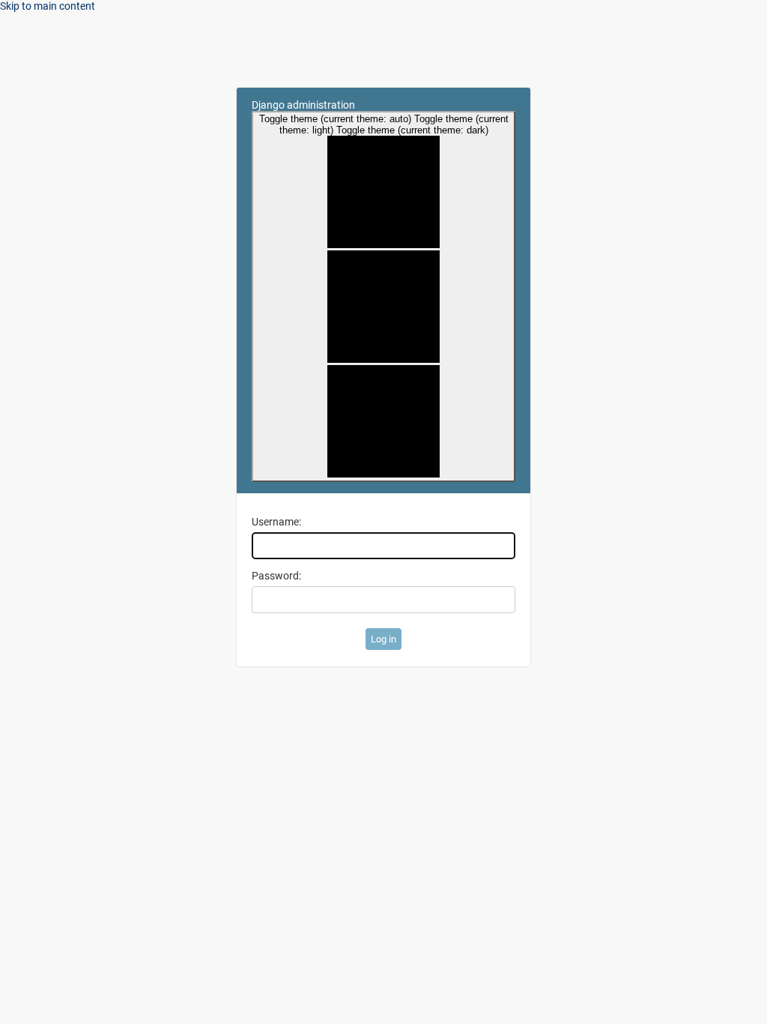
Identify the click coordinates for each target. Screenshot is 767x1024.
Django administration (303, 105)
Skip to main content (47, 6)
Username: (276, 522)
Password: (276, 576)
